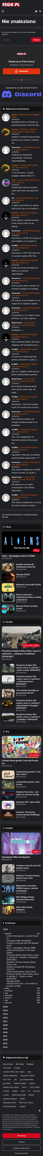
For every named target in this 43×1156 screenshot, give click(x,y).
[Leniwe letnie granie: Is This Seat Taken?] (8, 775)
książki (15, 1091)
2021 (5, 1021)
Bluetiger (30, 1064)
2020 (5, 1025)
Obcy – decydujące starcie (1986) (18, 556)
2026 (5, 929)
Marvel (31, 1095)
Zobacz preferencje (21, 1148)
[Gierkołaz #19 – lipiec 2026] (8, 805)
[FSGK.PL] (11, 4)
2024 (5, 1010)
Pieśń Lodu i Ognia (26, 1103)
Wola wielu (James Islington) (24, 908)
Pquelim (22, 1106)
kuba (13, 180)
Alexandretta (8, 1064)
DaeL (29, 1072)
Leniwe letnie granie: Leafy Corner (21, 971)
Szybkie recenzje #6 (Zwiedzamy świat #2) (25, 565)
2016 (5, 1040)
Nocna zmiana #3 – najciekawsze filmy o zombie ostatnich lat (28, 597)
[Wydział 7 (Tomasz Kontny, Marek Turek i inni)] (8, 878)
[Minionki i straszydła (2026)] (8, 587)
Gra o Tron (7, 1079)
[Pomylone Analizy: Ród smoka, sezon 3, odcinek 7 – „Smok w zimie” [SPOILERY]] (8, 668)
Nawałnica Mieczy (10, 1099)
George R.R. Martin (28, 1076)
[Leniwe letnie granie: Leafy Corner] (8, 785)
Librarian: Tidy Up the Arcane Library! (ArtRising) (28, 813)
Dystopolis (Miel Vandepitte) (16, 857)
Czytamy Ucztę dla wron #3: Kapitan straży (28, 866)
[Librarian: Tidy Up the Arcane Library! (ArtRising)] (8, 815)
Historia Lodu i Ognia (11, 1087)
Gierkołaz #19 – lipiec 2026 (28, 802)
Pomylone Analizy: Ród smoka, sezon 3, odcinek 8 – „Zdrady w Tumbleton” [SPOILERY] (21, 654)
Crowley (15, 129)
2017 (5, 1036)
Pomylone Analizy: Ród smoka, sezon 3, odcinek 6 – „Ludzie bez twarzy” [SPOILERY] (28, 680)
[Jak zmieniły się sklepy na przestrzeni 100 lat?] (8, 693)
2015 (5, 1043)
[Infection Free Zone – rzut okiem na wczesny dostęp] (8, 795)
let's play (36, 1091)
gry (15, 1079)
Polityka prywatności (21, 1153)
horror (24, 1087)
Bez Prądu (20, 1064)
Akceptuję (21, 1136)
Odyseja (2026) (23, 574)
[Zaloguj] (36, 11)
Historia (32, 1083)
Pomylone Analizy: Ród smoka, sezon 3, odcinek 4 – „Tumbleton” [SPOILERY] (28, 717)
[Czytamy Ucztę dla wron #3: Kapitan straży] (8, 868)
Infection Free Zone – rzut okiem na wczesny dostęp (27, 793)
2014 (5, 1047)
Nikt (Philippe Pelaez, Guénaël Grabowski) (25, 898)
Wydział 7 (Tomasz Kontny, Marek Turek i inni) (24, 130)
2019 (5, 1029)
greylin (14, 115)
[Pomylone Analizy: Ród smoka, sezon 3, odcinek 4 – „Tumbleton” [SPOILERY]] (8, 717)
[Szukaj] (40, 11)
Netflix (22, 1099)
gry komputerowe (26, 1079)
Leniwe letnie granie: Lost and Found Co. (26, 148)
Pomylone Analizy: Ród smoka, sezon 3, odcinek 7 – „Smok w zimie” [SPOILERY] (28, 667)
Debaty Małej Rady (10, 1076)
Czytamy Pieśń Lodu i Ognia (13, 1072)
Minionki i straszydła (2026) (28, 584)
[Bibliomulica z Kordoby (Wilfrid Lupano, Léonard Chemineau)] (8, 888)
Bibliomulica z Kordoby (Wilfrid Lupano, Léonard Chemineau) (27, 888)
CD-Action (7, 1068)
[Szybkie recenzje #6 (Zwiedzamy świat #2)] (8, 567)
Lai (29, 1091)
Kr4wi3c (6, 1091)
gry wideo (7, 1083)
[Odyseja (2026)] (8, 577)
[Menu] (3, 11)
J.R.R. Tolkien (35, 1087)
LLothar (6, 1095)
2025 (5, 1007)
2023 (5, 1014)
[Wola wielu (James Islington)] (8, 910)
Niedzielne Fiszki (9, 1103)
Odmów (21, 1142)
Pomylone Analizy (9, 1106)
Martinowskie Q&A (19, 1095)
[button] (39, 1110)
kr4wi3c (15, 213)
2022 (5, 1018)
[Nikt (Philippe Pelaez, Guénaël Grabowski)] (8, 900)
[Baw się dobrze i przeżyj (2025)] (8, 609)
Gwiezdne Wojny (20, 1083)
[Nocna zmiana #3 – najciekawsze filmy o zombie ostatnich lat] (8, 597)
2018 (5, 1032)
